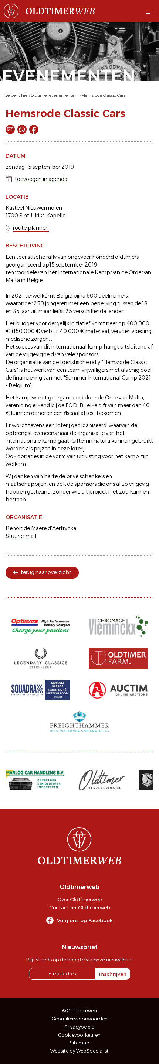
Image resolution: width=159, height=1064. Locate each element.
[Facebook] (33, 129)
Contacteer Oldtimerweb (79, 907)
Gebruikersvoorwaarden (80, 1019)
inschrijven (112, 974)
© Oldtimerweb (79, 1010)
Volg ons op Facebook (85, 920)
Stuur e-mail (21, 536)
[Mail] (10, 129)
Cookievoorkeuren (79, 1035)
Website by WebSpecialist (79, 1051)
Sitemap (79, 1043)
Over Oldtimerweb (79, 899)
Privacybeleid (79, 1027)
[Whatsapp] (22, 129)
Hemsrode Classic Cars (103, 95)
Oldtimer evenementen (54, 95)
